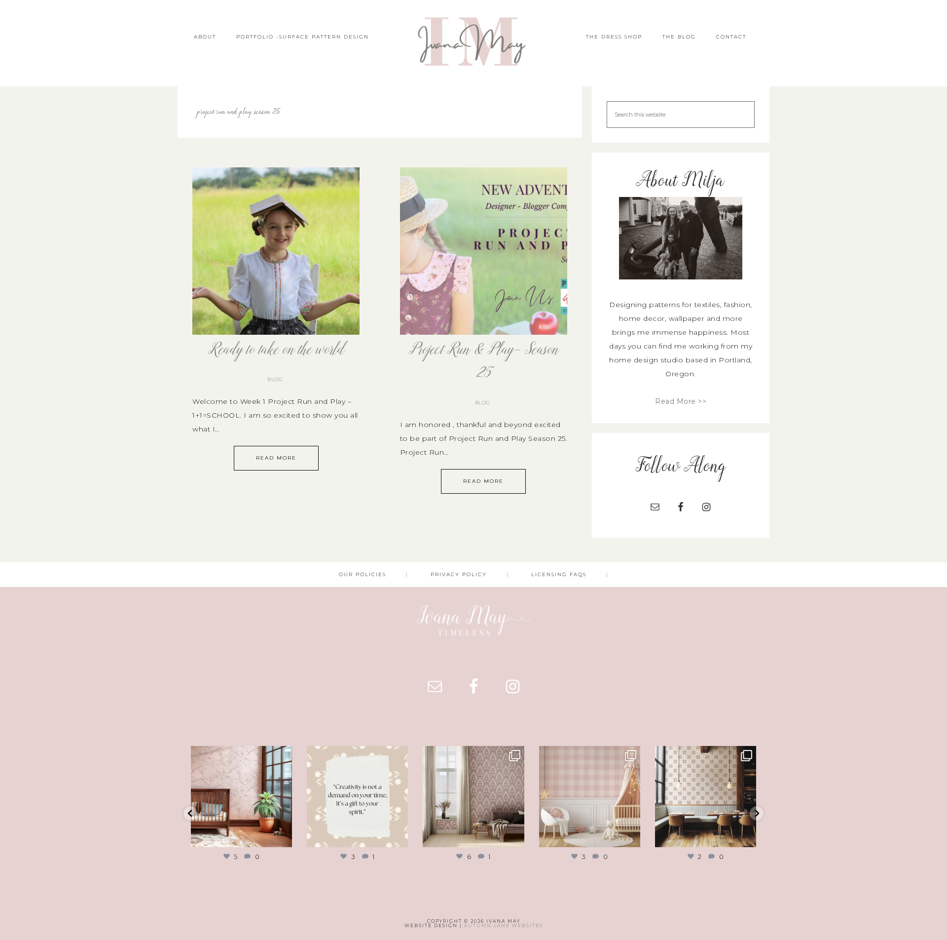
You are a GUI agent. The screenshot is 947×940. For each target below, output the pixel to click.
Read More (276, 458)
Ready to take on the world (276, 350)
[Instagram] (283, 837)
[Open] (241, 796)
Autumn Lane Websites (503, 925)
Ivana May (473, 43)
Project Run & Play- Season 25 (483, 362)
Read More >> (680, 401)
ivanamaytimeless (240, 754)
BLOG (275, 379)
